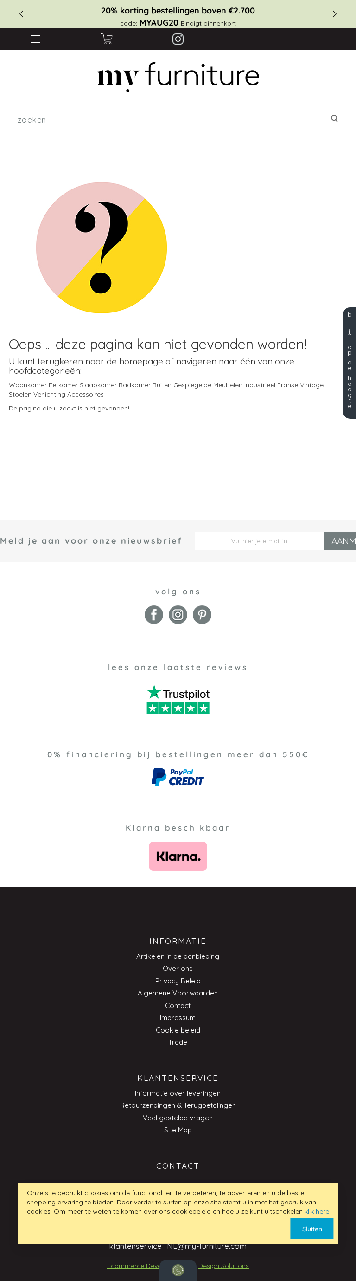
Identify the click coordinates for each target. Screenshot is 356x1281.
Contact (178, 1005)
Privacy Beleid (178, 980)
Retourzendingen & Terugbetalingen (178, 1105)
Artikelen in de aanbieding (177, 956)
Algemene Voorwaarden (178, 992)
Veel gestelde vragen (178, 1117)
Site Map (178, 1129)
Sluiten (312, 1229)
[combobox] (178, 119)
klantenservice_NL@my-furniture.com (178, 1246)
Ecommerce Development (147, 1265)
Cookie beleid (178, 1030)
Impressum (178, 1017)
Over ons (178, 968)
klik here (317, 1211)
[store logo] (178, 78)
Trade (177, 1042)
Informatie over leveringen (178, 1093)
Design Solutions (223, 1265)
